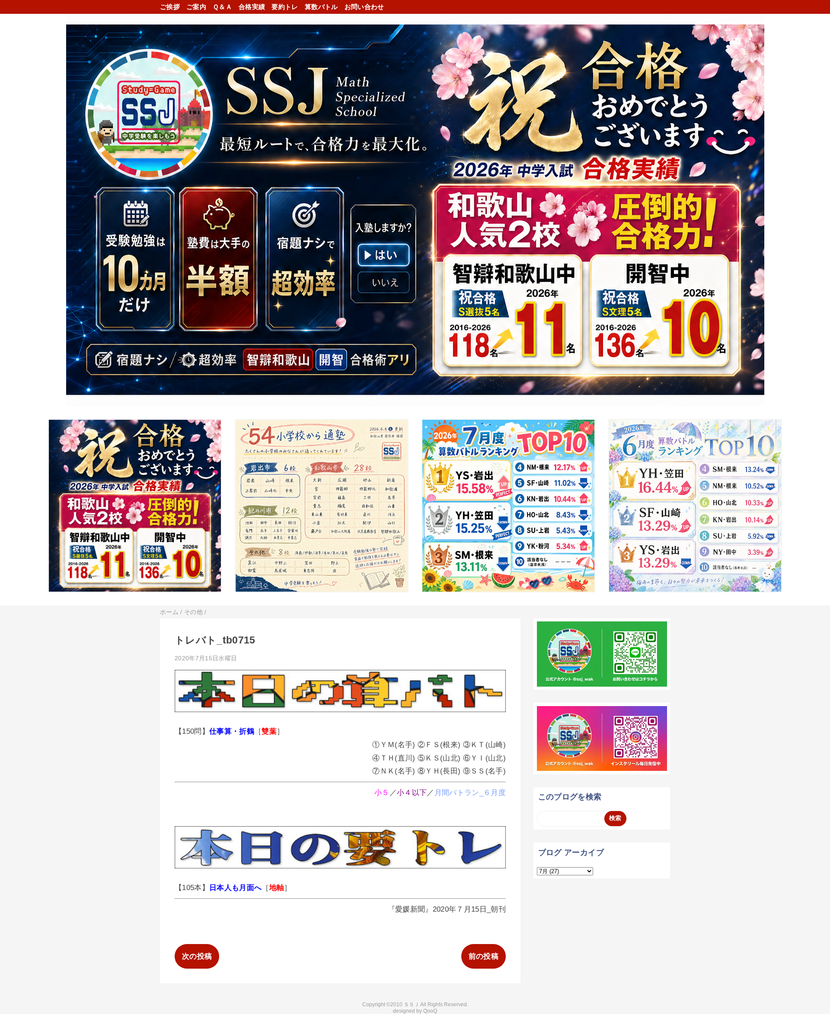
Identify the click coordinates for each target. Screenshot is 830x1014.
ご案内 (196, 6)
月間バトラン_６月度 (470, 793)
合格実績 (252, 6)
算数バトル (321, 6)
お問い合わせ (364, 6)
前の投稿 (483, 956)
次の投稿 (197, 956)
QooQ (430, 1011)
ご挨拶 (170, 6)
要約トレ (284, 6)
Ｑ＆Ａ (222, 6)
